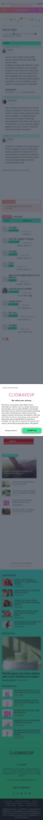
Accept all (32, 430)
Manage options (11, 430)
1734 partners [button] (14, 405)
